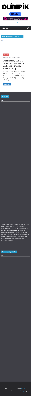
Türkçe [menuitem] (15, 22)
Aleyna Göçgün (16, 57)
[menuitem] (15, 22)
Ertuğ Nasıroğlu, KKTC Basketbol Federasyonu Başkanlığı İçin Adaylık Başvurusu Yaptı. (13, 64)
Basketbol (6, 54)
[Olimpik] (3, 28)
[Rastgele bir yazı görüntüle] (28, 28)
